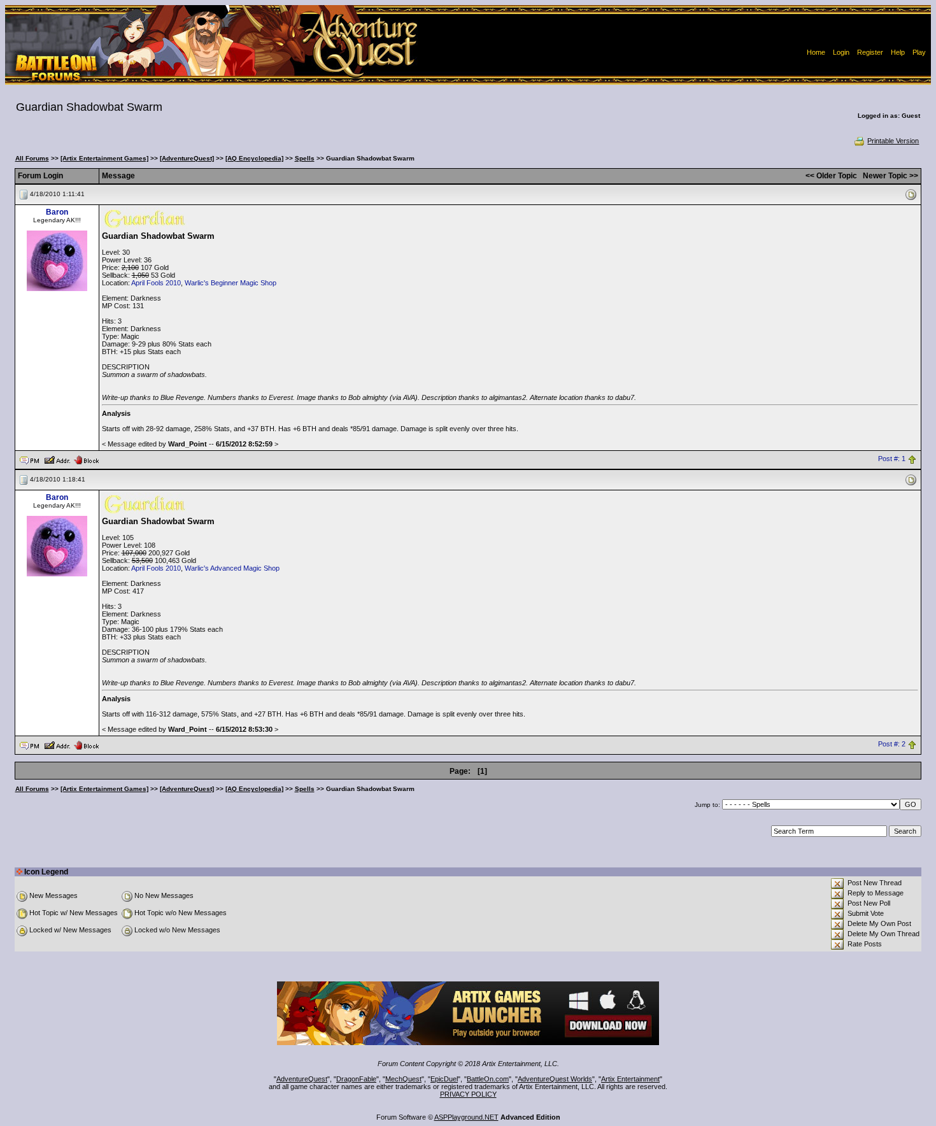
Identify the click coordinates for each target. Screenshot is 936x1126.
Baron (57, 212)
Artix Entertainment (630, 1079)
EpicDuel (444, 1079)
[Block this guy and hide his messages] (86, 459)
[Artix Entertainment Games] (104, 158)
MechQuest (403, 1079)
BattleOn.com (488, 1079)
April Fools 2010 (156, 283)
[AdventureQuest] (187, 158)
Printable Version (893, 141)
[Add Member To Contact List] (57, 459)
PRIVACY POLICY (468, 1094)
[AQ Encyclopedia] (254, 158)
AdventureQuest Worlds (555, 1079)
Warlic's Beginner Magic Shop (230, 283)
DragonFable (356, 1079)
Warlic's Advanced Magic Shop (232, 568)
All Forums (32, 158)
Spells (305, 158)
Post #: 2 (891, 744)
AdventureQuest (301, 1079)
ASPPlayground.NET (466, 1117)
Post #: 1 (891, 459)
